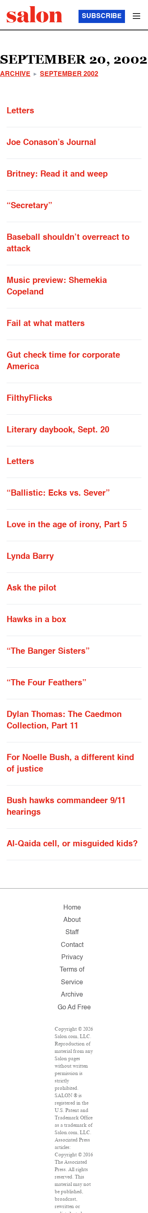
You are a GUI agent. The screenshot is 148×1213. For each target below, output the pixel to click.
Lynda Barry (30, 557)
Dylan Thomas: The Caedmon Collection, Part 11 (64, 721)
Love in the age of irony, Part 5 (67, 525)
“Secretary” (29, 206)
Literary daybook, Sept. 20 (58, 430)
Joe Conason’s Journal (51, 143)
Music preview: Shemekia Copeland (57, 286)
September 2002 (69, 74)
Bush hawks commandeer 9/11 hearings (66, 807)
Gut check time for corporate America (63, 361)
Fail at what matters (46, 324)
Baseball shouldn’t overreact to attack (68, 243)
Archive (15, 74)
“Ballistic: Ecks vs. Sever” (58, 493)
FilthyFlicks (29, 399)
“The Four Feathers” (46, 683)
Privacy (72, 957)
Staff (72, 932)
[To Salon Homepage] (34, 14)
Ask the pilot (31, 588)
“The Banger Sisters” (48, 652)
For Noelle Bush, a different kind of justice (70, 764)
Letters (20, 111)
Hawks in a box (36, 620)
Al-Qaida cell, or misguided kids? (72, 844)
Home (72, 908)
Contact (72, 945)
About (72, 920)
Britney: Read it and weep (57, 174)
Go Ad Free (74, 1007)
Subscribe (102, 16)
